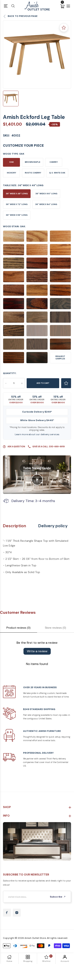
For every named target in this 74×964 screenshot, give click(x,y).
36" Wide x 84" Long (46, 204)
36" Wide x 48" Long (17, 193)
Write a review (37, 651)
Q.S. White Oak (57, 172)
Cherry (54, 162)
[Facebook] (7, 913)
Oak (11, 162)
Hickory (11, 172)
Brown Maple (32, 162)
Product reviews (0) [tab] (18, 627)
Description (14, 526)
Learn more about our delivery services (37, 434)
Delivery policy (52, 526)
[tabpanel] (37, 54)
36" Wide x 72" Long (16, 204)
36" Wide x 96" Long (16, 215)
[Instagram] (17, 913)
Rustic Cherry (33, 172)
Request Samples (60, 357)
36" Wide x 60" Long (46, 193)
